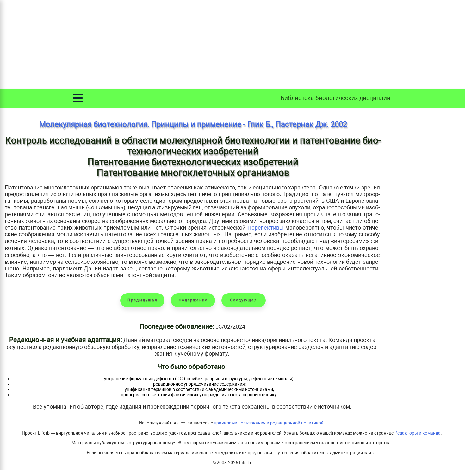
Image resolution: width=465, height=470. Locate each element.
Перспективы (265, 227)
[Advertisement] (232, 44)
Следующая (243, 300)
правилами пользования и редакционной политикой (269, 423)
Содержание (193, 300)
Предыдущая (142, 300)
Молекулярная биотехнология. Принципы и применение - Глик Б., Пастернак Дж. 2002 (193, 124)
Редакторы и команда (417, 433)
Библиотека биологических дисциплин (335, 98)
